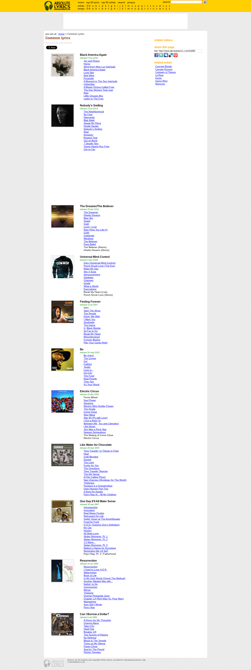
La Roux (159, 75)
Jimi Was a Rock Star (95, 429)
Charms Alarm (91, 623)
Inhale (87, 283)
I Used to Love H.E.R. (95, 569)
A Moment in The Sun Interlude (100, 81)
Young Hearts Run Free (96, 146)
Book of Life (90, 575)
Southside (89, 322)
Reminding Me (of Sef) (96, 551)
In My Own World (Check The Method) (104, 578)
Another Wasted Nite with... (98, 581)
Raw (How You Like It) (96, 229)
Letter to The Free (93, 98)
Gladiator (89, 277)
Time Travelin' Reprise (96, 471)
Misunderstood (92, 336)
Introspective (90, 507)
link (156, 51)
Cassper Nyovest (163, 69)
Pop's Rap (89, 607)
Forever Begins (92, 339)
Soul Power (90, 400)
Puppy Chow (90, 646)
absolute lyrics (57, 5)
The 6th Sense (92, 474)
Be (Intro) (89, 355)
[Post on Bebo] (175, 56)
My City (88, 527)
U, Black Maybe (92, 328)
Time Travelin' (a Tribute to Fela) (101, 451)
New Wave (89, 414)
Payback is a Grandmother (98, 485)
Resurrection (90, 566)
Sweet (87, 221)
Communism (90, 587)
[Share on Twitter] (161, 56)
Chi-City (88, 373)
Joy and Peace (92, 61)
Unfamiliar (89, 84)
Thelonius (89, 483)
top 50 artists (109, 2)
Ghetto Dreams (92, 215)
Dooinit (87, 459)
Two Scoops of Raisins (96, 634)
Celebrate (89, 235)
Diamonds (89, 117)
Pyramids (89, 78)
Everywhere (90, 289)
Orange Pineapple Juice (97, 595)
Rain (86, 93)
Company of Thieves (165, 72)
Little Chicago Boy (93, 95)
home (81, 2)
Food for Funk (91, 522)
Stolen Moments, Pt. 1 (96, 536)
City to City (89, 149)
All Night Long (91, 533)
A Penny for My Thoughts (97, 620)
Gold (86, 224)
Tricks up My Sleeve (94, 643)
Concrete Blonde (163, 66)
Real (86, 132)
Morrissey (160, 84)
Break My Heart (92, 334)
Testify (87, 367)
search (121, 2)
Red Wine (89, 75)
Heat (86, 453)
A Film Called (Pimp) (95, 477)
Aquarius (88, 403)
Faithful (88, 364)
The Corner (90, 358)
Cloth (86, 232)
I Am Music (89, 426)
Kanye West (161, 81)
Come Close (90, 412)
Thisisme (88, 592)
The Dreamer (91, 212)
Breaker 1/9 (90, 631)
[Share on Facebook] (156, 56)
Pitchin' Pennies (92, 652)
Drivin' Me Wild (92, 316)
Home (87, 63)
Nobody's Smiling (93, 129)
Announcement (92, 274)
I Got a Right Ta (92, 420)
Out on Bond (90, 140)
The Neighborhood (94, 111)
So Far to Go (91, 331)
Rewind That (90, 137)
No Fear (88, 114)
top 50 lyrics (92, 2)
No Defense (90, 637)
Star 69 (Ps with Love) (96, 417)
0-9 (88, 5)
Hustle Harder (91, 126)
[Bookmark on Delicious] (171, 56)
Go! (86, 361)
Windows (88, 238)
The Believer (90, 241)
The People (90, 313)
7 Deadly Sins (91, 143)
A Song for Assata (93, 491)
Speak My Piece (92, 123)
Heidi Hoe (89, 629)
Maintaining (90, 601)
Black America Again (95, 69)
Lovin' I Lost (90, 226)
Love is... (88, 370)
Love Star (89, 72)
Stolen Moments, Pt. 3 (96, 545)
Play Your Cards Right (95, 342)
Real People (90, 378)
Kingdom (88, 134)
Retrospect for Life (94, 516)
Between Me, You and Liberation (101, 423)
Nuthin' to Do (91, 584)
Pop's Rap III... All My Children (100, 494)
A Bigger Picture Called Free (99, 87)
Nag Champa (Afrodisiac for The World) (105, 480)
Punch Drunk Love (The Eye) (99, 265)
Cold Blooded (91, 456)
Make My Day (91, 268)
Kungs (158, 78)
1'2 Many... (89, 542)
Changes (88, 280)
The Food (89, 375)
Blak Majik (89, 120)
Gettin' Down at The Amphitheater (102, 519)
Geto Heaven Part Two (96, 488)
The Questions (92, 468)
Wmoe (87, 590)
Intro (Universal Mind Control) (100, 263)
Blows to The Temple (95, 640)
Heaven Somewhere (95, 432)
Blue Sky (88, 218)
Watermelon (90, 572)
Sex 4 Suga (90, 271)
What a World (91, 286)
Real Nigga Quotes (94, 513)
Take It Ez (89, 626)
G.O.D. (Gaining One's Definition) (102, 524)
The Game (89, 325)
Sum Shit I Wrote (93, 604)
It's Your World (91, 384)
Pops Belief (90, 244)
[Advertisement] (83, 177)
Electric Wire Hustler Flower (99, 406)
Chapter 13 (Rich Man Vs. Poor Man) (104, 598)
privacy (131, 2)
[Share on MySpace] (166, 56)
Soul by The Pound (94, 649)
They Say (89, 381)
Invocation (89, 510)
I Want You (89, 319)
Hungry (88, 530)
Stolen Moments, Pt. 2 (96, 539)
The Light (89, 462)
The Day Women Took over (98, 90)
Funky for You (91, 465)
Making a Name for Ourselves (100, 548)
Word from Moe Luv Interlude (99, 66)
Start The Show (92, 310)
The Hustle (89, 409)
